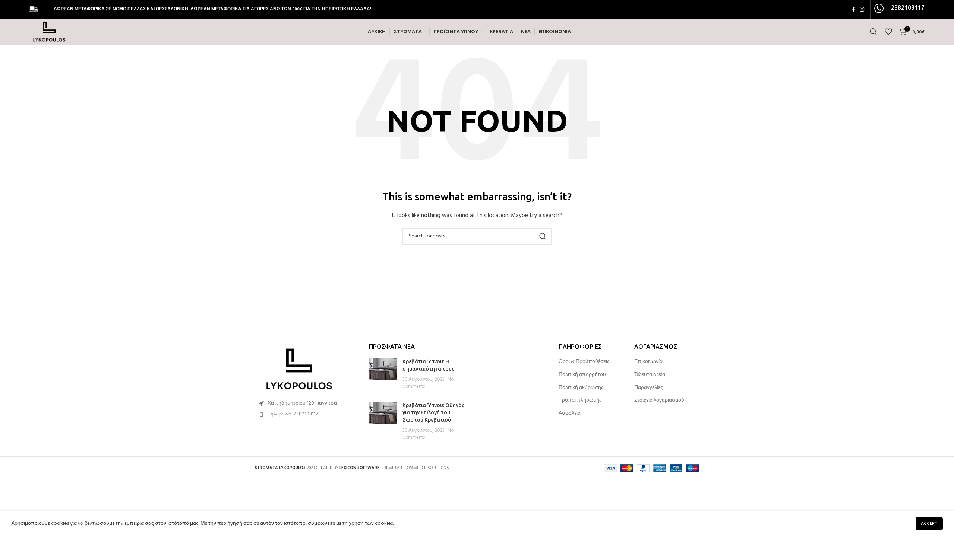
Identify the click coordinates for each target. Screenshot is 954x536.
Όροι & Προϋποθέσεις (584, 362)
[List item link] (306, 414)
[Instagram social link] (861, 9)
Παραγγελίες (648, 388)
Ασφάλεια (570, 413)
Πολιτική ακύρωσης (581, 388)
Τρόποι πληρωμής (580, 400)
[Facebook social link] (853, 9)
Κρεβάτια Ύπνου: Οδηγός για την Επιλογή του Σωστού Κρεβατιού (433, 412)
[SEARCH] (543, 236)
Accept (929, 523)
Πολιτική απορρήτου (582, 375)
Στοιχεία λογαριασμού (659, 400)
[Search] (873, 31)
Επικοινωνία (648, 362)
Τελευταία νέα (649, 375)
